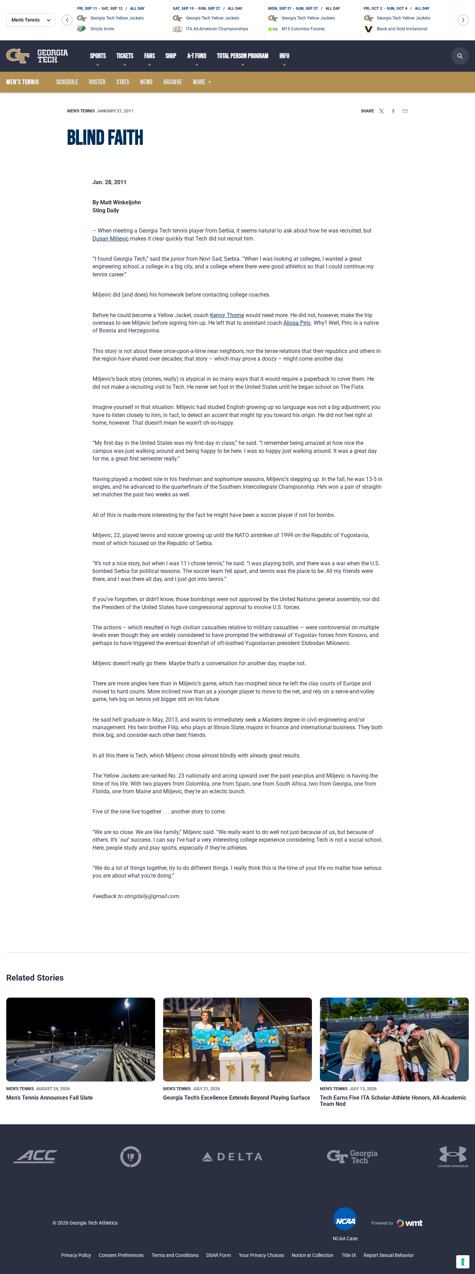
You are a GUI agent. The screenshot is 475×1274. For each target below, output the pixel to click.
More (199, 82)
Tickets (124, 56)
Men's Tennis (81, 111)
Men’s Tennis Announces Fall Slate (49, 1097)
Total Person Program (242, 56)
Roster (97, 82)
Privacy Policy (76, 1255)
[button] (67, 20)
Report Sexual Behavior (389, 1255)
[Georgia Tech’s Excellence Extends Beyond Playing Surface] (237, 1040)
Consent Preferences (121, 1255)
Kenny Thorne (227, 315)
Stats (122, 82)
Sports (98, 56)
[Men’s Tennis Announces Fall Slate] (80, 1040)
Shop (171, 56)
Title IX (348, 1255)
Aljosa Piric (297, 323)
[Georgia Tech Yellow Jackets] (37, 56)
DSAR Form (218, 1255)
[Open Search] (460, 56)
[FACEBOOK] (393, 111)
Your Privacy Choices (261, 1255)
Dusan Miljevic (110, 238)
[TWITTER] (381, 111)
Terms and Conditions (175, 1255)
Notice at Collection (312, 1255)
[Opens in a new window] (35, 1156)
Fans (149, 56)
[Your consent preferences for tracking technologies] (462, 1261)
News (146, 82)
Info (284, 56)
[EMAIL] (405, 111)
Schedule (67, 82)
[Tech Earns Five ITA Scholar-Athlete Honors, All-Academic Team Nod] (394, 1040)
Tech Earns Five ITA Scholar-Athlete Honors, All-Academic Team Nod (393, 1100)
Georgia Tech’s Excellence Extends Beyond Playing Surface (236, 1097)
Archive (172, 82)
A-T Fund (196, 56)
